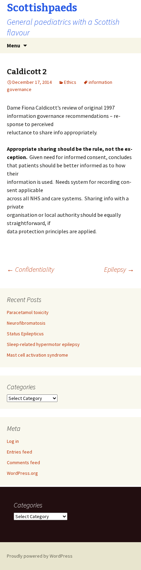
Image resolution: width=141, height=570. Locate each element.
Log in (13, 441)
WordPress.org (22, 473)
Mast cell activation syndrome (37, 355)
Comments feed (23, 462)
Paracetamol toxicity (28, 312)
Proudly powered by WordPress (40, 556)
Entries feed (19, 452)
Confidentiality (30, 269)
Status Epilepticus (25, 334)
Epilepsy (119, 269)
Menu (13, 45)
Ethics (70, 82)
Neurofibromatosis (26, 323)
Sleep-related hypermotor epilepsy (43, 344)
